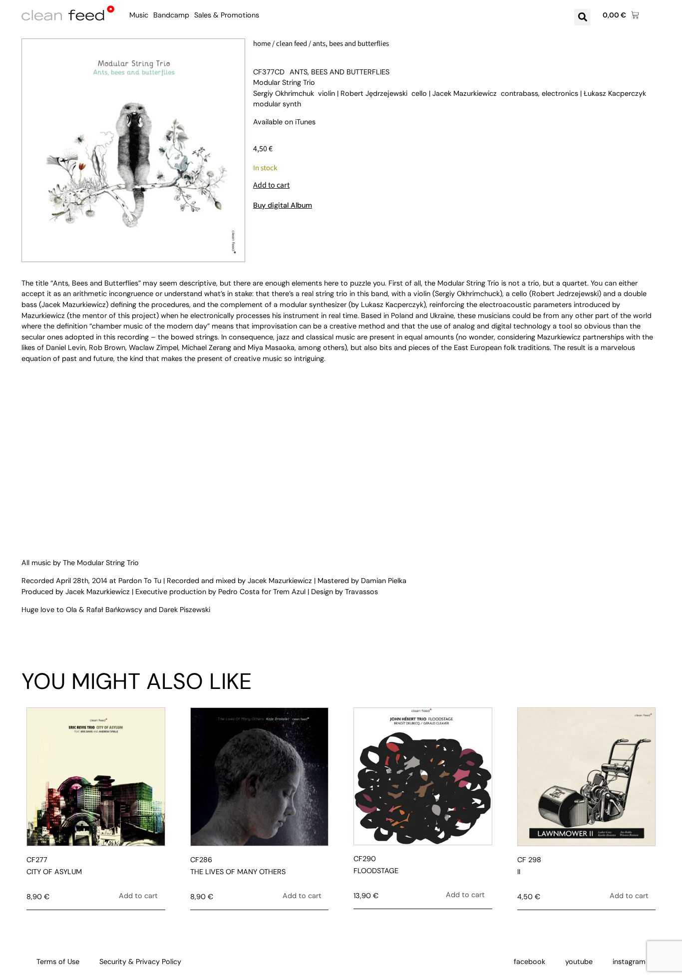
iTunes (305, 121)
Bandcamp (171, 14)
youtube (579, 961)
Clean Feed (291, 43)
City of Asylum (54, 871)
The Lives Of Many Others (238, 871)
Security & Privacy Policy (140, 961)
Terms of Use (57, 961)
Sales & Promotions (226, 14)
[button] (582, 17)
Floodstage (375, 870)
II (518, 871)
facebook (529, 961)
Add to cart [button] (138, 895)
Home (262, 43)
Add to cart (271, 185)
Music (138, 14)
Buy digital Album (282, 205)
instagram (629, 961)
